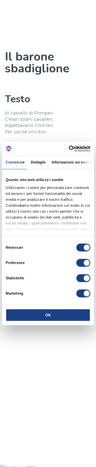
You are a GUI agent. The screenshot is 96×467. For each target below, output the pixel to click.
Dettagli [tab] (37, 162)
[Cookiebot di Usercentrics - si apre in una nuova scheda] (69, 148)
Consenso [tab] (14, 162)
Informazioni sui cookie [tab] (72, 162)
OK (48, 315)
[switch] (83, 263)
